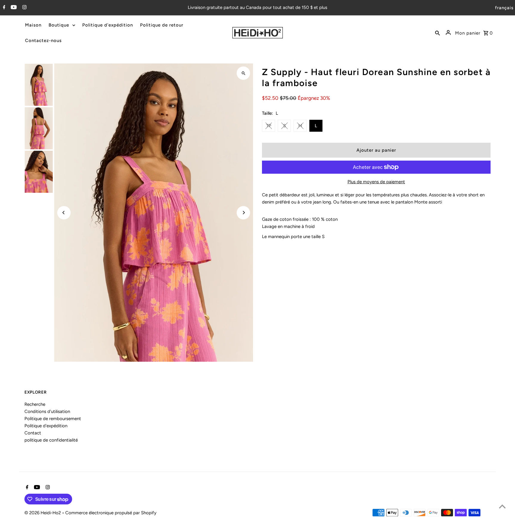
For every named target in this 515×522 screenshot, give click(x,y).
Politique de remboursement (52, 418)
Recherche (34, 404)
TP (268, 125)
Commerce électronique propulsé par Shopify (110, 512)
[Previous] (64, 212)
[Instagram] (24, 8)
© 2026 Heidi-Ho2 (43, 512)
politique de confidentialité (51, 440)
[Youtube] (13, 8)
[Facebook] (3, 8)
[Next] (243, 212)
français (504, 7)
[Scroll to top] (502, 506)
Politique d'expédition (45, 425)
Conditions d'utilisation (47, 411)
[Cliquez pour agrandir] (243, 73)
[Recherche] (437, 33)
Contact (32, 433)
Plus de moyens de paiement (376, 181)
